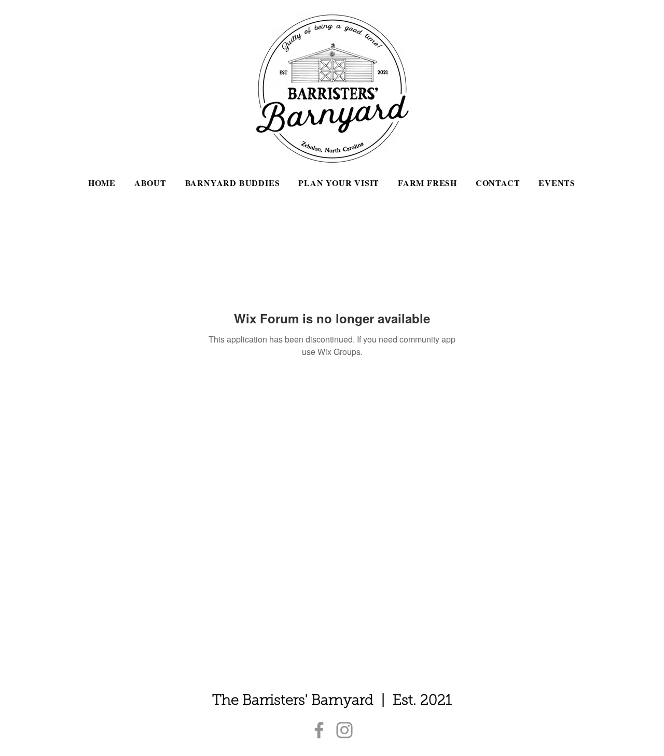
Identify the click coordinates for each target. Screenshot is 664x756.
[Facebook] (319, 730)
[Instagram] (344, 730)
